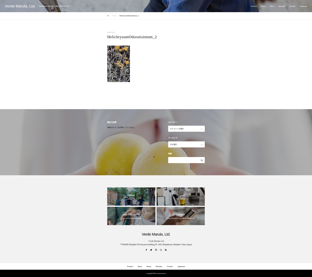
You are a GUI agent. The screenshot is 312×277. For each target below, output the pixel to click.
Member (282, 6)
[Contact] (161, 250)
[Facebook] (146, 250)
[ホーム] (108, 16)
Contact (292, 6)
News (263, 6)
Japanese (303, 6)
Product (254, 6)
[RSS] (166, 250)
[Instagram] (156, 250)
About (272, 6)
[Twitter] (151, 250)
